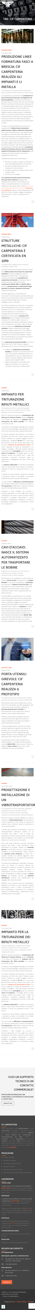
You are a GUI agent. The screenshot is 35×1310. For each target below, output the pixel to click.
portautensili (12, 700)
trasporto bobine (18, 575)
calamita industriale (8, 946)
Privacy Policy (21, 1302)
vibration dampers (27, 815)
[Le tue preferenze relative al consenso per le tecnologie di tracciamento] (3, 1307)
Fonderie (4, 50)
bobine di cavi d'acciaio (9, 571)
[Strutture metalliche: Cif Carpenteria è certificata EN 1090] (17, 220)
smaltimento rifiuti (25, 950)
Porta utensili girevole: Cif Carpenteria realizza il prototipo (13, 684)
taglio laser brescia (7, 952)
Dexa (13, 1302)
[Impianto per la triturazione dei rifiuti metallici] (17, 914)
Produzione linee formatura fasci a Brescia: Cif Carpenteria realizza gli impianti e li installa (17, 72)
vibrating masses (14, 815)
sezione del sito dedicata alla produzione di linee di (17, 188)
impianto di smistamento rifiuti (19, 445)
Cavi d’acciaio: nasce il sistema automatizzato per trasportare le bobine (15, 557)
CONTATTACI (7, 1103)
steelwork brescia (20, 811)
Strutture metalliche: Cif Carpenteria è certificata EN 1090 (14, 251)
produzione (12, 1147)
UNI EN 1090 (13, 266)
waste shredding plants (16, 412)
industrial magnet (23, 408)
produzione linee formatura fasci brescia (19, 92)
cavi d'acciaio (22, 571)
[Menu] (33, 3)
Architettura (6, 667)
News (10, 50)
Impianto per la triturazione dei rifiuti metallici (15, 937)
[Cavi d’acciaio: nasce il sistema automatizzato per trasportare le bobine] (17, 527)
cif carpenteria (6, 90)
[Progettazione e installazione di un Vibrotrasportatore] (17, 772)
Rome (3, 410)
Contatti (6, 1282)
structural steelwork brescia (15, 410)
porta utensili (16, 698)
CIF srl (14, 408)
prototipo (13, 573)
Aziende (4, 234)
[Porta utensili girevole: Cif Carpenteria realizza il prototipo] (17, 649)
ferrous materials (18, 808)
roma (16, 950)
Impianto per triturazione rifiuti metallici (15, 399)
